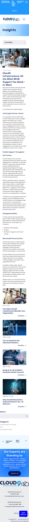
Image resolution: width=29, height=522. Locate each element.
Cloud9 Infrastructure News (8, 424)
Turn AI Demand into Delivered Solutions (11, 342)
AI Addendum (12, 519)
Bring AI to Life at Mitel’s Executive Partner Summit (13, 371)
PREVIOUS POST (9, 441)
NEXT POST (17, 441)
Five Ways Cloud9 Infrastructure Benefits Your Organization (14, 311)
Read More (21, 316)
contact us (10, 279)
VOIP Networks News (6, 429)
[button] (23, 514)
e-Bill (26, 2)
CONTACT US (14, 473)
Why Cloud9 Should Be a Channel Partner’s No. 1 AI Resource (13, 402)
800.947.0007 (21, 279)
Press (1, 427)
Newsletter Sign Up (20, 2)
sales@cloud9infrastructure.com (15, 496)
